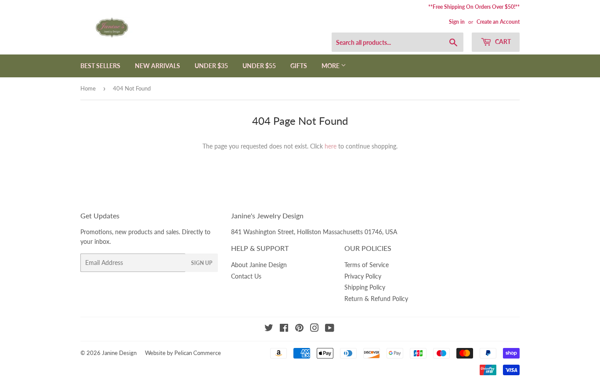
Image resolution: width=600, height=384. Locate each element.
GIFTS (298, 65)
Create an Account (498, 21)
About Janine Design (259, 264)
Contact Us (246, 276)
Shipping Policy (364, 287)
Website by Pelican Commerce (183, 352)
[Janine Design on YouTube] (329, 329)
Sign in (457, 21)
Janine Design (119, 352)
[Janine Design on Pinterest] (299, 329)
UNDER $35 (211, 65)
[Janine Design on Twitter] (268, 329)
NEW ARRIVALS (157, 65)
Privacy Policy (362, 276)
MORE (331, 65)
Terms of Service (366, 264)
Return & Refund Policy (376, 298)
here (330, 146)
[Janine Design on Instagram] (314, 329)
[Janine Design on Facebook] (284, 329)
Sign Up (201, 263)
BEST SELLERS (100, 65)
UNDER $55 (259, 65)
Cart (502, 41)
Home (88, 88)
